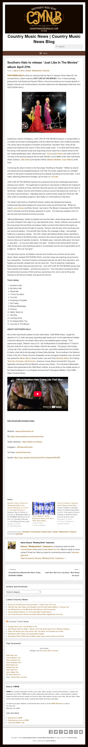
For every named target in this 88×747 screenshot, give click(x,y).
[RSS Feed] (71, 732)
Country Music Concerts (50, 650)
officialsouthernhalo (25, 447)
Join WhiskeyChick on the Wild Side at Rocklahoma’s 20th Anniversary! (32, 609)
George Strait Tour (12, 667)
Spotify (81, 732)
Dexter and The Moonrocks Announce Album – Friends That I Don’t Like (32, 604)
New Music (26, 532)
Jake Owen (25, 159)
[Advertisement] (44, 477)
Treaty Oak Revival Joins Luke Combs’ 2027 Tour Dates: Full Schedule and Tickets (35, 631)
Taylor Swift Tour (11, 670)
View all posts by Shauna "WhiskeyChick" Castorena (43, 558)
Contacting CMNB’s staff (16, 722)
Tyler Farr (11, 361)
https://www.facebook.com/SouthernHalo (27, 436)
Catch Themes (51, 741)
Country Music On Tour (50, 549)
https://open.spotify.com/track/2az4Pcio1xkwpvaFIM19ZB (37, 457)
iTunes (49, 153)
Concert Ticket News (18, 621)
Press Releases (35, 532)
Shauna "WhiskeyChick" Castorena (37, 71)
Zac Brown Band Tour (13, 674)
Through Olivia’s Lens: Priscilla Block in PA (22, 626)
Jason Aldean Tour (12, 672)
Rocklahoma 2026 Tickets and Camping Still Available (26, 634)
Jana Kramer (19, 208)
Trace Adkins (67, 159)
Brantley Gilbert (62, 358)
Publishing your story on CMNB (18, 720)
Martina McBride (54, 159)
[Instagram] (76, 732)
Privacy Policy (72, 738)
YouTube (54, 176)
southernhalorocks (23, 452)
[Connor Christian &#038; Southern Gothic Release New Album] (69, 513)
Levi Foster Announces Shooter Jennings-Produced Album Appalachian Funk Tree (35, 614)
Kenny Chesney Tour (13, 660)
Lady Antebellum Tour (13, 658)
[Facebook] (51, 732)
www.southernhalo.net (24, 431)
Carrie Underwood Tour (13, 662)
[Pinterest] (61, 732)
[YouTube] (66, 732)
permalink (19, 534)
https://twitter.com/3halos (32, 441)
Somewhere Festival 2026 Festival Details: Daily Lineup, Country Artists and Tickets (36, 636)
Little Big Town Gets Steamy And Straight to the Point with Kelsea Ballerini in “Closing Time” (38, 607)
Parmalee (20, 361)
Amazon (59, 153)
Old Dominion (30, 361)
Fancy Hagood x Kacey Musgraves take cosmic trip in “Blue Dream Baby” (43, 518)
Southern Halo (46, 532)
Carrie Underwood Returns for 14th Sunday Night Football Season (29, 612)
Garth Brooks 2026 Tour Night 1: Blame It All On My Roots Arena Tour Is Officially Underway (38, 629)
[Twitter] (56, 732)
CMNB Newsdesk (57, 703)
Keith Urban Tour (11, 655)
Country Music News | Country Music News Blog (44, 38)
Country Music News (29, 549)
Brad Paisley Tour (12, 665)
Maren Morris (25, 358)
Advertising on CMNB (15, 718)
